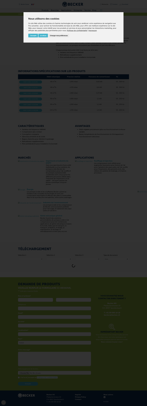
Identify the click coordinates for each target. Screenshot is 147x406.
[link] (78, 30)
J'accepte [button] (33, 35)
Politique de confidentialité (77, 30)
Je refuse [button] (43, 35)
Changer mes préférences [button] (59, 35)
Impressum (93, 30)
